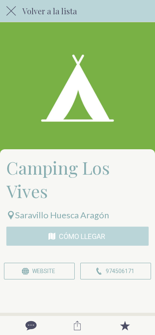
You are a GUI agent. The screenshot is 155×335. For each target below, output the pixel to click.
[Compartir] (77, 325)
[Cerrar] (11, 11)
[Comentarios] (30, 325)
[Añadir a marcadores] (124, 325)
